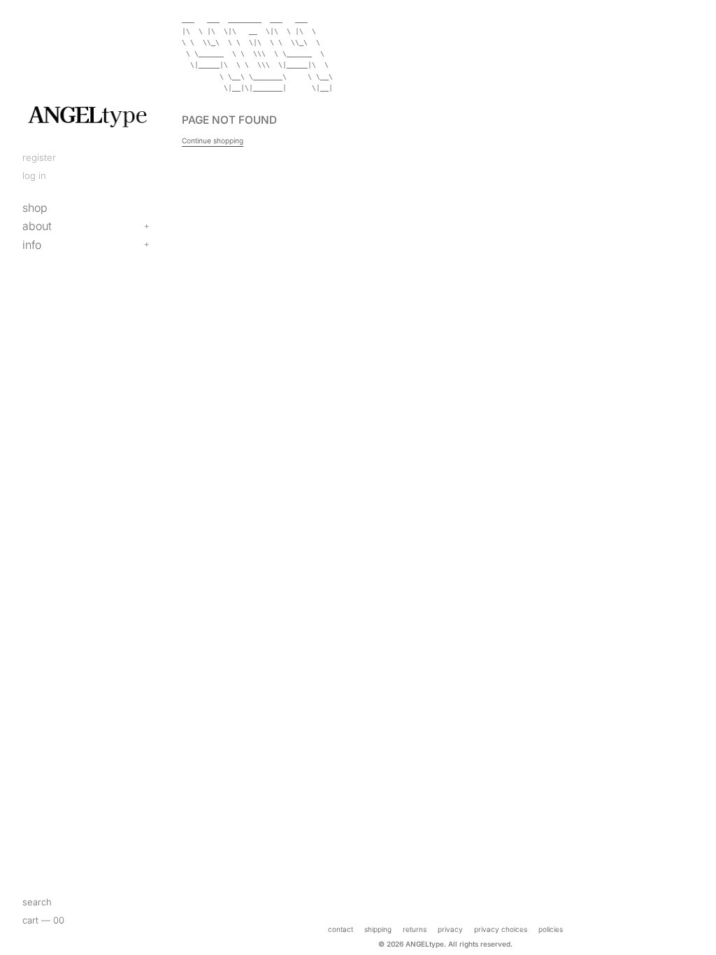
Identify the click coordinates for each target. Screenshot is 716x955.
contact (340, 929)
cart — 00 (43, 920)
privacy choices (500, 929)
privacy (450, 929)
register (39, 157)
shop (35, 208)
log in (34, 175)
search (37, 901)
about (37, 225)
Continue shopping (212, 140)
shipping (378, 929)
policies (550, 929)
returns (415, 929)
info (31, 244)
